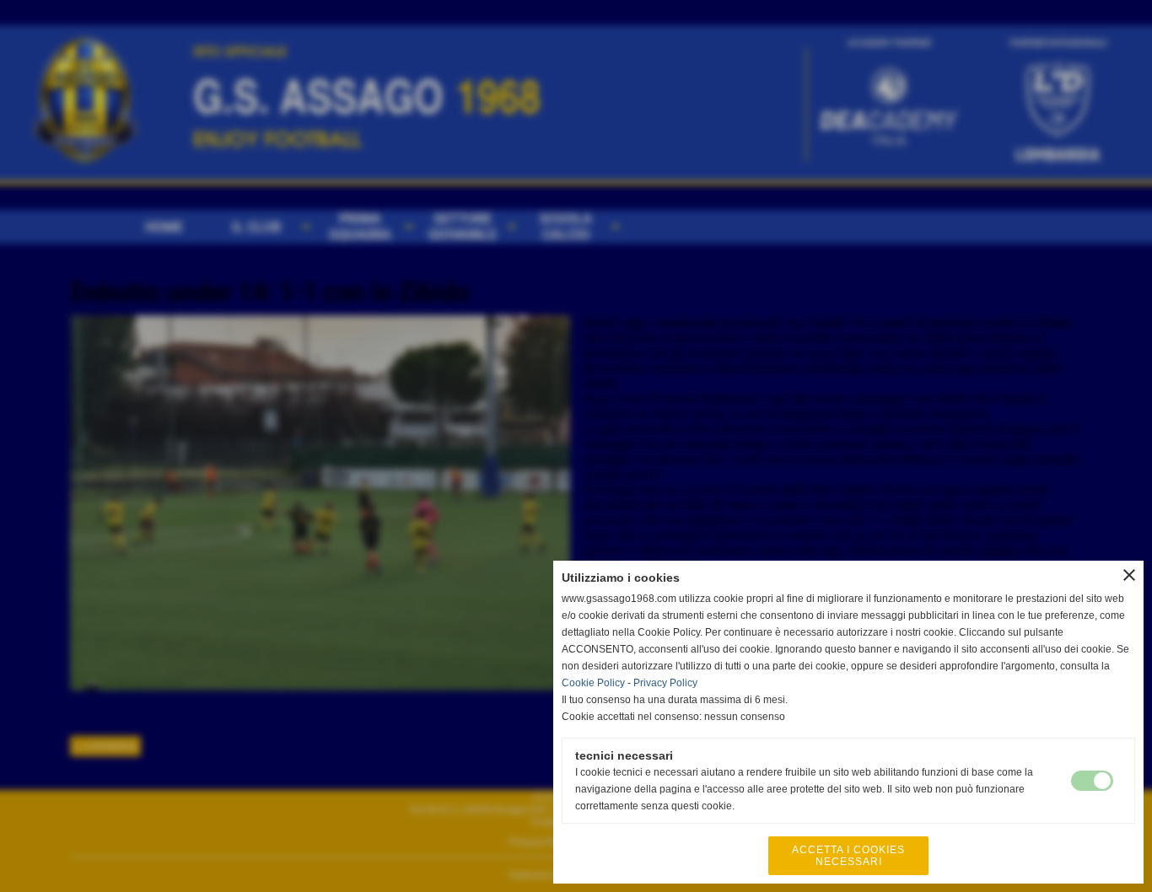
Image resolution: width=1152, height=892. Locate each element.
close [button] (1129, 575)
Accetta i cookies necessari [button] (848, 856)
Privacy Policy (665, 683)
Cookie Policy (593, 683)
